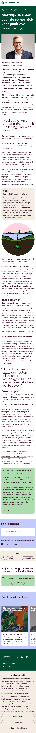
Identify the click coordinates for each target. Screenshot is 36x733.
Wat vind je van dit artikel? (12, 531)
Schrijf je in (18, 583)
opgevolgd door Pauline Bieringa (13, 456)
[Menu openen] (33, 3)
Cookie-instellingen (19, 728)
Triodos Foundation (22, 208)
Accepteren (18, 716)
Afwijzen (18, 722)
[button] (33, 628)
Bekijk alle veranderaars (13, 511)
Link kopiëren (28, 558)
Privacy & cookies (9, 667)
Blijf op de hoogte (9, 663)
